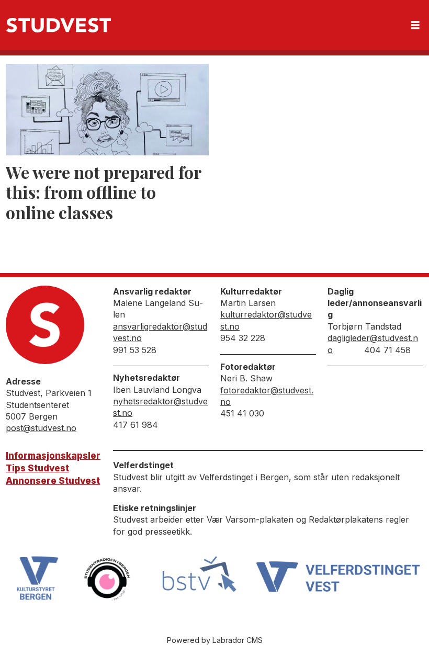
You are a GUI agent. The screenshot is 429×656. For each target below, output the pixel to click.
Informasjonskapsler (53, 455)
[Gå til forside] (58, 25)
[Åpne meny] (415, 25)
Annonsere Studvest (53, 481)
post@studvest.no (41, 428)
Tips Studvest (37, 468)
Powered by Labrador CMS (215, 640)
